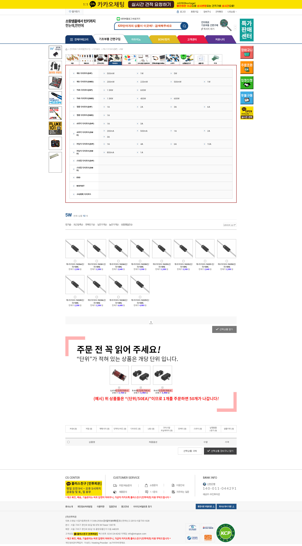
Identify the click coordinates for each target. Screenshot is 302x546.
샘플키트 (229, 429)
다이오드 (96, 49)
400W (143, 98)
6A (208, 107)
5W (121, 49)
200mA (110, 131)
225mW (144, 82)
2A (141, 107)
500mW (110, 73)
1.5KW (110, 90)
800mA (110, 152)
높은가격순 (114, 224)
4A (141, 144)
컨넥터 (182, 429)
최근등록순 (78, 224)
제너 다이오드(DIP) (110, 49)
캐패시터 (104, 429)
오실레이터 (166, 429)
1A (108, 107)
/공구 (213, 429)
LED (151, 429)
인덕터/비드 (120, 429)
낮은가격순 (102, 224)
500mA (143, 131)
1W (141, 73)
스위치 (198, 429)
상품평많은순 (126, 224)
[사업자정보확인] (111, 521)
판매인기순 (90, 224)
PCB (73, 429)
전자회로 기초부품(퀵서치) (80, 49)
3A (175, 107)
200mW (110, 82)
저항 (89, 429)
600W (143, 90)
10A (209, 144)
